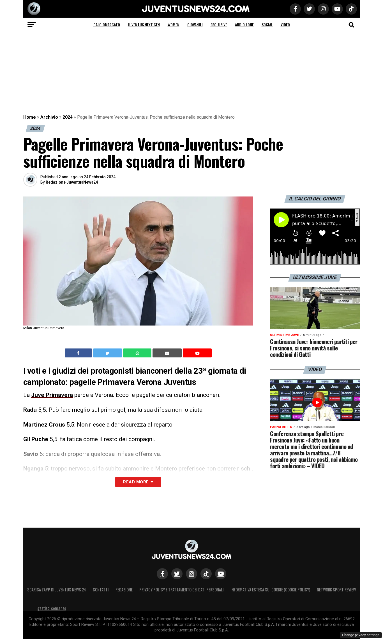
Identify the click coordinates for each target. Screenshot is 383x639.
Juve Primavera (52, 395)
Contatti (101, 590)
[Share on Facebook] (79, 352)
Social (267, 24)
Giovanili (195, 24)
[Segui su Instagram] (191, 573)
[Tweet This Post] (108, 352)
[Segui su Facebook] (162, 573)
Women (173, 24)
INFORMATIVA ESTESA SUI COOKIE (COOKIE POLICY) (270, 590)
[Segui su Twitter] (177, 573)
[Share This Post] (138, 352)
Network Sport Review (336, 590)
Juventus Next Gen (144, 24)
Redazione (124, 590)
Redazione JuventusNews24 (72, 182)
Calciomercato (106, 24)
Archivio (49, 117)
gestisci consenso (51, 608)
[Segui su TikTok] (206, 573)
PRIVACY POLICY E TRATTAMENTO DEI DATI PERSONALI (181, 590)
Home (29, 117)
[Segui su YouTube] (220, 573)
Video (285, 24)
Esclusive (219, 24)
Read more (136, 481)
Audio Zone (244, 24)
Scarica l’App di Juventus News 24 (56, 590)
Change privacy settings (361, 635)
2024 (68, 117)
